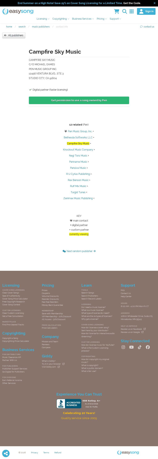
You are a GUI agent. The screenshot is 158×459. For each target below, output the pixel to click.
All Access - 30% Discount (53, 319)
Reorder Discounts (50, 299)
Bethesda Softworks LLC (78, 137)
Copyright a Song (10, 338)
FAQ (123, 290)
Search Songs (87, 293)
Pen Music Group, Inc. (80, 131)
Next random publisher (79, 251)
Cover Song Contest (11, 304)
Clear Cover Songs (10, 293)
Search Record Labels (91, 299)
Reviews (45, 344)
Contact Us (126, 293)
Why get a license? (89, 319)
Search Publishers (89, 296)
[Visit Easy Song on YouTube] (131, 347)
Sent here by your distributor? (94, 330)
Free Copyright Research (13, 302)
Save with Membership (52, 313)
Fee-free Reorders (50, 302)
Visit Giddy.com (49, 367)
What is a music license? (92, 310)
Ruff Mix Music (78, 186)
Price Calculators (49, 328)
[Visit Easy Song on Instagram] (123, 347)
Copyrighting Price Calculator (15, 341)
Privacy (34, 452)
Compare (46, 347)
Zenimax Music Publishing (78, 198)
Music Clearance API (11, 357)
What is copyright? (89, 365)
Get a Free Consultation (12, 316)
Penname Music (78, 161)
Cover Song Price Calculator (15, 299)
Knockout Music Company (78, 149)
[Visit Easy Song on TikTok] (139, 347)
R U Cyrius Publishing (78, 174)
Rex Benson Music (78, 180)
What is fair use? (88, 371)
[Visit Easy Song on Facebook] (147, 347)
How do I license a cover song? (95, 327)
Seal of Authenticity (11, 296)
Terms (46, 452)
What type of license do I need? (95, 313)
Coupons (46, 293)
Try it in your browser (51, 364)
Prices (44, 290)
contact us (149, 26)
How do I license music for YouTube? (97, 345)
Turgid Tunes (78, 192)
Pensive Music (78, 168)
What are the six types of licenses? (96, 316)
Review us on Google (130, 332)
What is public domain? (92, 368)
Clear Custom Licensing (13, 313)
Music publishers (41, 26)
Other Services (9, 383)
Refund (57, 452)
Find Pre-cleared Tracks (13, 324)
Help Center (126, 296)
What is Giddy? (48, 361)
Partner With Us (9, 360)
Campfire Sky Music (78, 143)
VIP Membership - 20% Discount (56, 316)
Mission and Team (50, 341)
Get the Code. (132, 3)
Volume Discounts (50, 296)
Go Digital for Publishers (13, 372)
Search (22, 26)
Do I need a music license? (93, 307)
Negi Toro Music (78, 155)
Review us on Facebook (131, 329)
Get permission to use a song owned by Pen (79, 100)
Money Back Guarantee (52, 305)
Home (9, 26)
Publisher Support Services (14, 369)
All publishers (15, 35)
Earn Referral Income (12, 380)
